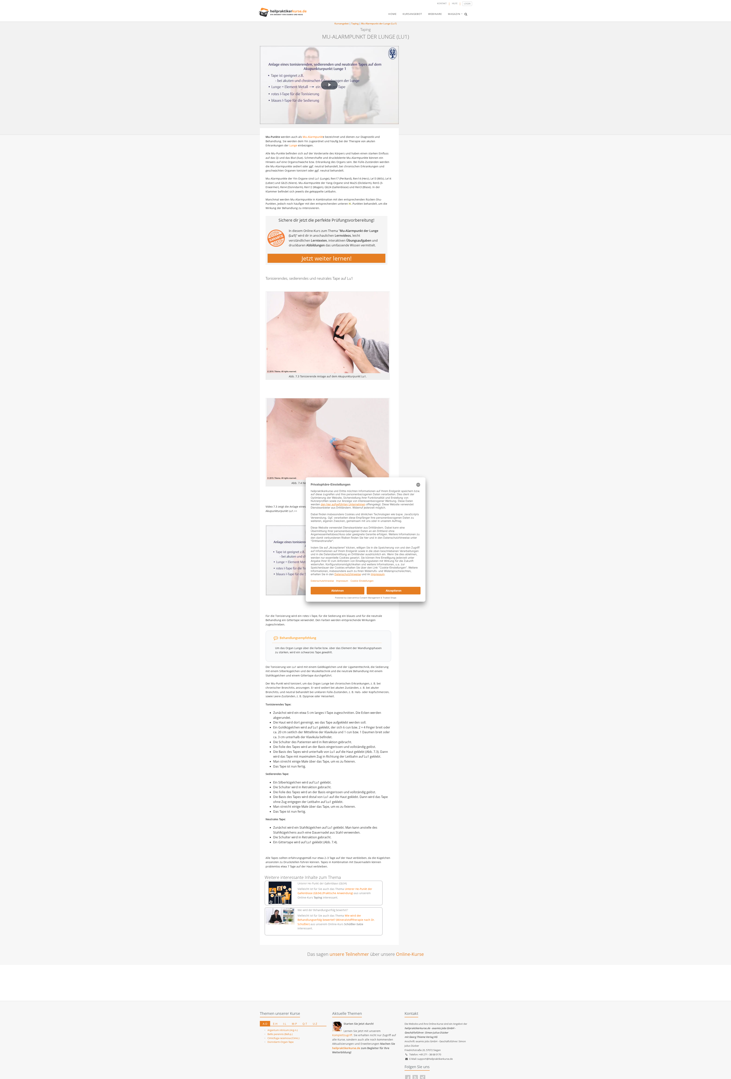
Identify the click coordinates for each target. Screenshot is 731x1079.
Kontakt (442, 3)
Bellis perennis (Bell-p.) (280, 1034)
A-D (265, 1023)
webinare (435, 14)
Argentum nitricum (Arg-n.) (282, 1030)
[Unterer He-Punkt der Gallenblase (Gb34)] (280, 893)
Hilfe (454, 3)
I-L (284, 1023)
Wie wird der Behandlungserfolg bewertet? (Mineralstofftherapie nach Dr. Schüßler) (336, 920)
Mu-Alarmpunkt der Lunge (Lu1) (379, 23)
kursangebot (412, 14)
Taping (355, 23)
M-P (294, 1023)
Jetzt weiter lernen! (327, 258)
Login (467, 3)
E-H (275, 1023)
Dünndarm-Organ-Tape (280, 1042)
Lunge (293, 145)
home (392, 14)
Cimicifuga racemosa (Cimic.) (283, 1038)
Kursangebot (341, 23)
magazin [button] (454, 14)
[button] (466, 14)
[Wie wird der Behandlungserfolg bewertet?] (280, 916)
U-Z (315, 1023)
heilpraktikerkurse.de (346, 1048)
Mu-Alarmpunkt (313, 137)
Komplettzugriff (342, 1035)
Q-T (304, 1023)
